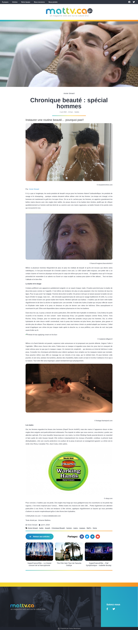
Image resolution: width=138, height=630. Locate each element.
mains (75, 528)
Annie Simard (34, 189)
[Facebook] (129, 2)
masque (82, 528)
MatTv (89, 528)
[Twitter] (134, 2)
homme (69, 528)
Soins (95, 528)
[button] (82, 536)
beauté (47, 528)
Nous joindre (53, 2)
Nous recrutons (39, 2)
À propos (5, 2)
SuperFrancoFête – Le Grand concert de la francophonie (39, 564)
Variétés (76, 112)
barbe (41, 528)
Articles (14, 2)
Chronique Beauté (58, 528)
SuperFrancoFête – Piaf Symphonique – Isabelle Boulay (98, 564)
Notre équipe (25, 2)
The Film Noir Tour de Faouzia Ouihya (69, 564)
